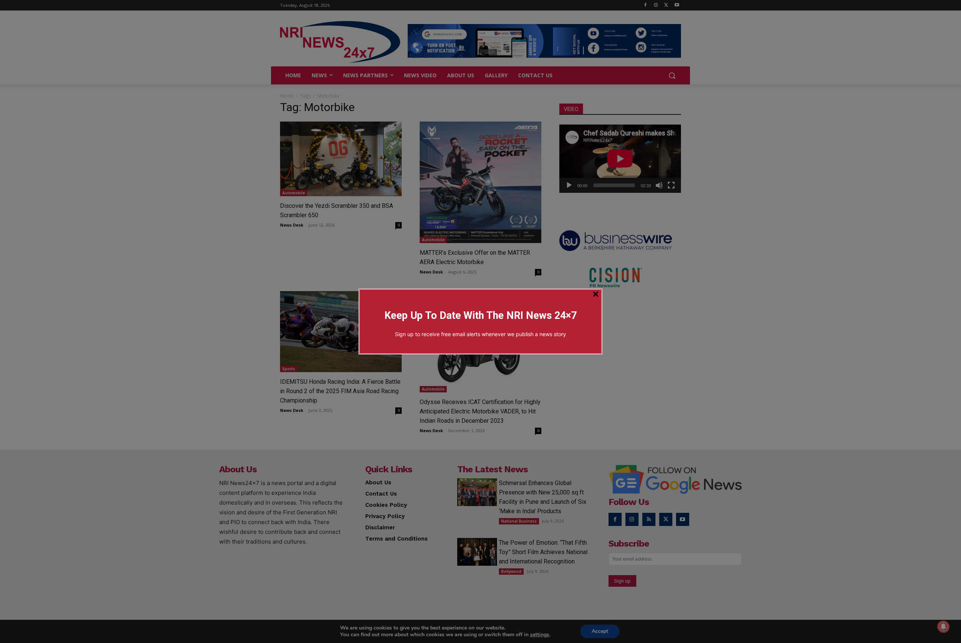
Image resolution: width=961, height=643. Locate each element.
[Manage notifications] (943, 626)
